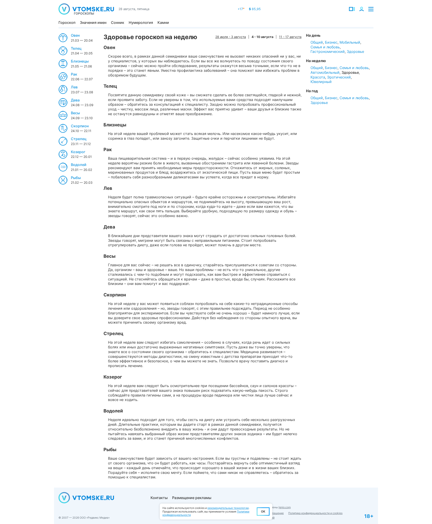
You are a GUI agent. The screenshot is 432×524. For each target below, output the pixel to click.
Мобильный (350, 42)
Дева (75, 100)
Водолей (78, 164)
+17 (241, 9)
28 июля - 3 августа (230, 37)
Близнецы (80, 61)
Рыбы (76, 177)
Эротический (339, 77)
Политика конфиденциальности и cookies (315, 513)
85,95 (255, 9)
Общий (316, 42)
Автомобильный (325, 72)
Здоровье (355, 51)
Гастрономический (327, 51)
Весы (75, 113)
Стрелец (78, 139)
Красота (317, 77)
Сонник (117, 22)
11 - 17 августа (290, 37)
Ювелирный (321, 81)
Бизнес (331, 42)
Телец (76, 48)
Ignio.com (285, 507)
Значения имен (93, 22)
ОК (263, 511)
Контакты (159, 497)
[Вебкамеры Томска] (352, 9)
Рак (74, 74)
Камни (163, 22)
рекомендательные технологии (228, 508)
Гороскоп (66, 22)
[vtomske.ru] (86, 9)
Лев (74, 87)
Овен (75, 35)
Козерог (78, 152)
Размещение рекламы (191, 497)
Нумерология (141, 22)
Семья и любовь (325, 47)
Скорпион (80, 126)
